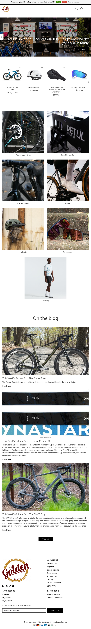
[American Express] (45, 625)
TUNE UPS (81, 49)
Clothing (45, 300)
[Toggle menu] (86, 9)
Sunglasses (67, 252)
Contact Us (51, 586)
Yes (58, 2)
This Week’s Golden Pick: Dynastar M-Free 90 (26, 441)
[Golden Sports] (6, 9)
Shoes (67, 203)
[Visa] (41, 625)
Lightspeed (63, 622)
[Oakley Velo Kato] (79, 75)
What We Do (52, 563)
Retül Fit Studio (67, 155)
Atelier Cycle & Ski (23, 155)
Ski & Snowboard (54, 583)
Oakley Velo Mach (34, 87)
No (64, 2)
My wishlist (7, 601)
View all (45, 539)
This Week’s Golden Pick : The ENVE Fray (23, 514)
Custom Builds (23, 203)
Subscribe (54, 610)
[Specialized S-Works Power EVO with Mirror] (56, 75)
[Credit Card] (34, 625)
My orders (6, 597)
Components (52, 573)
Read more (6, 386)
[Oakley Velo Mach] (34, 75)
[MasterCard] (38, 625)
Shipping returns (53, 594)
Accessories (52, 576)
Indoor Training (53, 570)
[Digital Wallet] (51, 625)
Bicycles (50, 567)
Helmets (23, 252)
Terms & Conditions (55, 597)
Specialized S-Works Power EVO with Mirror (57, 89)
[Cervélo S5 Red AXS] (12, 75)
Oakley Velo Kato (78, 87)
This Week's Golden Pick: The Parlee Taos (24, 378)
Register (5, 594)
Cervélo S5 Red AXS (12, 88)
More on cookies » (74, 2)
